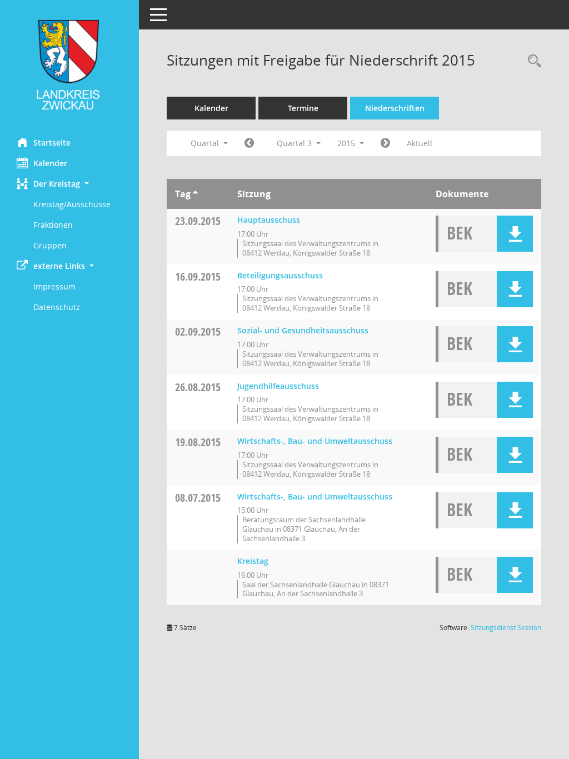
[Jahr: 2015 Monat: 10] (385, 143)
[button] (69, 183)
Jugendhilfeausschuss (278, 386)
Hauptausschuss (268, 219)
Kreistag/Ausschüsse (72, 204)
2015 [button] (347, 143)
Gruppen (50, 245)
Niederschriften (395, 108)
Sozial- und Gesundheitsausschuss (302, 330)
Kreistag (252, 561)
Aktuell (419, 143)
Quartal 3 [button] (295, 143)
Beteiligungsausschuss (280, 275)
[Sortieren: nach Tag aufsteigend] (195, 194)
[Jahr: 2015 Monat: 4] (249, 143)
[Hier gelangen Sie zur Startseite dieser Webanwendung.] (69, 64)
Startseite (52, 142)
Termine (303, 108)
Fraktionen (53, 224)
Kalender (50, 163)
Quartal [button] (206, 143)
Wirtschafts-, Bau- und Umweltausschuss (314, 441)
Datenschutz (56, 307)
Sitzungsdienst (506, 627)
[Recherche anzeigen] (531, 61)
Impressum (54, 286)
